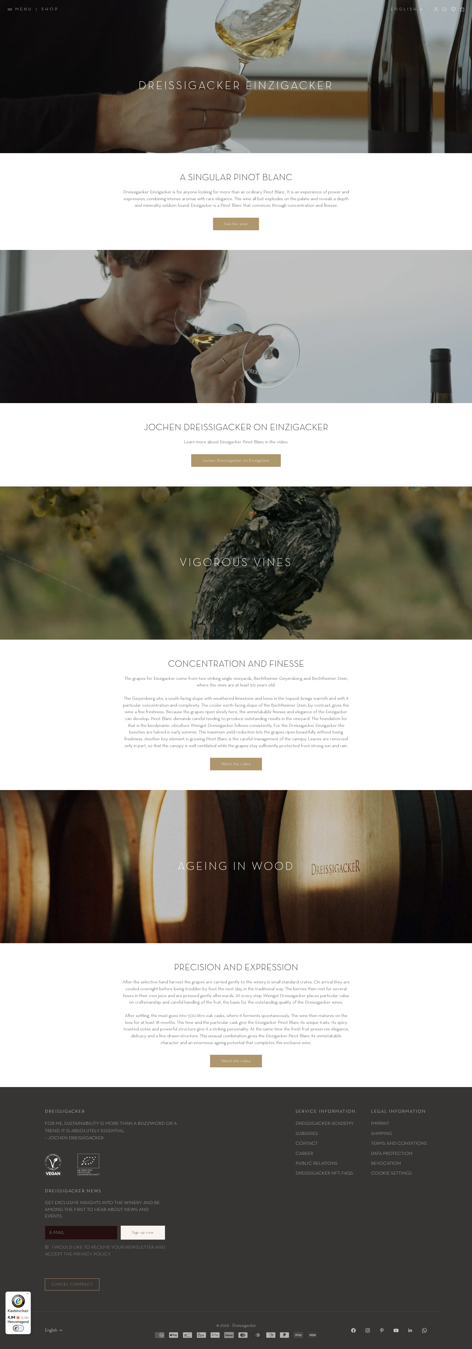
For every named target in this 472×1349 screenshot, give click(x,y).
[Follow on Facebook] (353, 1330)
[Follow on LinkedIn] (410, 1330)
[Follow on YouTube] (396, 1330)
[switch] (18, 1328)
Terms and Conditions (399, 1143)
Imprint (380, 1123)
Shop (50, 9)
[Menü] (27, 1295)
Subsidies (307, 1133)
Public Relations (317, 1163)
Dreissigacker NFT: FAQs (324, 1173)
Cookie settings (391, 1173)
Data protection (391, 1153)
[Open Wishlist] (453, 9)
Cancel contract (72, 1284)
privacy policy (91, 1254)
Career (304, 1153)
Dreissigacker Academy (325, 1123)
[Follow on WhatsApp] (424, 1330)
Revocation (386, 1163)
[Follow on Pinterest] (382, 1330)
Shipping (381, 1133)
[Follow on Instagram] (367, 1330)
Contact (307, 1143)
